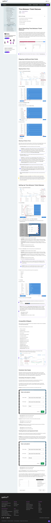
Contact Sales (41, 4)
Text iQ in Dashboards (10, 12)
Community (27, 503)
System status (28, 509)
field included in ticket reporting (33, 306)
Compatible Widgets (22, 22)
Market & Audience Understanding (6, 515)
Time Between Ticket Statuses (11, 25)
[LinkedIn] (7, 517)
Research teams (16, 511)
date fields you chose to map (29, 246)
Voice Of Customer (4, 510)
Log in (48, 4)
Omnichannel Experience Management (7, 511)
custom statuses (38, 64)
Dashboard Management (9, 8)
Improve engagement (4, 504)
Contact (39, 504)
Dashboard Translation (10, 28)
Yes (40, 490)
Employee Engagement (5, 512)
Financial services (16, 504)
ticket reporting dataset (26, 71)
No (43, 490)
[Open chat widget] (49, 521)
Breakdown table (22, 345)
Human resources (16, 515)
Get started (7, 52)
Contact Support (35, 4)
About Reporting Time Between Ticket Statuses (25, 18)
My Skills (30, 4)
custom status (34, 157)
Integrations (40, 509)
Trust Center (40, 512)
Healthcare (15, 503)
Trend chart (22, 344)
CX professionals (16, 510)
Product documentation (29, 505)
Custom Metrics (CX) (10, 14)
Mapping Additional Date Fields (23, 19)
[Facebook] (3, 517)
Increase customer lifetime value (6, 503)
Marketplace (40, 508)
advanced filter (36, 474)
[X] (5, 517)
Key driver (21, 341)
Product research (16, 512)
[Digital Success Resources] (46, 1)
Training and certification (29, 508)
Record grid (22, 338)
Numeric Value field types (24, 324)
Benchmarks (8, 17)
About (39, 503)
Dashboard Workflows (10, 29)
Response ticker (22, 348)
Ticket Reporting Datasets (11, 23)
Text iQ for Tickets (9, 13)
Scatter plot (22, 342)
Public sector (15, 505)
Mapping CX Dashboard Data (10, 9)
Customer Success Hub (29, 504)
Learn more (7, 38)
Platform (39, 505)
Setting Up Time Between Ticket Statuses (25, 21)
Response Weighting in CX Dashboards (10, 19)
